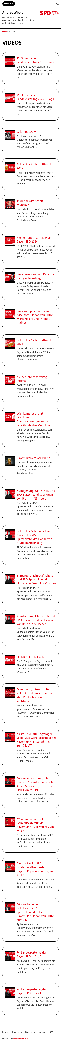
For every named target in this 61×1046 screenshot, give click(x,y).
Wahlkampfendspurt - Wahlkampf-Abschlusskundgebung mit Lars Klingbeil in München (34, 419)
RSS (51, 1032)
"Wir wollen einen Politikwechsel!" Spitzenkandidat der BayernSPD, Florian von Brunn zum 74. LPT (36, 912)
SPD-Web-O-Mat (20, 1038)
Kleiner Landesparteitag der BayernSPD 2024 (34, 239)
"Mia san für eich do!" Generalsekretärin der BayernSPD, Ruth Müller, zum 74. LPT (35, 825)
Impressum (17, 1032)
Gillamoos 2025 (26, 132)
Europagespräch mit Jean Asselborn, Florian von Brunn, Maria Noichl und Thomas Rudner (35, 317)
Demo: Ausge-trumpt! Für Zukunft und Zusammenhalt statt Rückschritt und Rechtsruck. (35, 695)
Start (4, 31)
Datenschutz (30, 1032)
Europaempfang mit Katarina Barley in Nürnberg (35, 276)
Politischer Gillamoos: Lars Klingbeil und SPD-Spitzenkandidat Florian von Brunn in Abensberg (34, 537)
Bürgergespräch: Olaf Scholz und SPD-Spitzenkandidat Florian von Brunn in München (36, 579)
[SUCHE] (57, 3)
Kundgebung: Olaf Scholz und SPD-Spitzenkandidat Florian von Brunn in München (36, 620)
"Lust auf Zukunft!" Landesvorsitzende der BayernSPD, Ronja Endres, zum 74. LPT (36, 869)
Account (43, 1032)
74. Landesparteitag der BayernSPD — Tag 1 (31, 991)
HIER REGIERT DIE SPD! (31, 657)
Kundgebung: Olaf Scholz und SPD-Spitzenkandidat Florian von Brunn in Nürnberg (36, 494)
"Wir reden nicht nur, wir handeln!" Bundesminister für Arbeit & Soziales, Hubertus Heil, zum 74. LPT (36, 784)
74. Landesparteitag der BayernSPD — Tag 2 (31, 954)
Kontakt (5, 1032)
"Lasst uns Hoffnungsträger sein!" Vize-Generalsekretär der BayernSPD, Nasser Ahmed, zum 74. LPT (36, 739)
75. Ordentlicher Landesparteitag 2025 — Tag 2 (35, 60)
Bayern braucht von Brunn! (34, 458)
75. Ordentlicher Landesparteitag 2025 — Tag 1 (35, 97)
